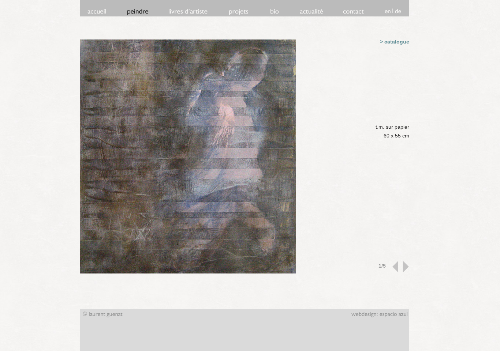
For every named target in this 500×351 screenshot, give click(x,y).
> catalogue (394, 42)
